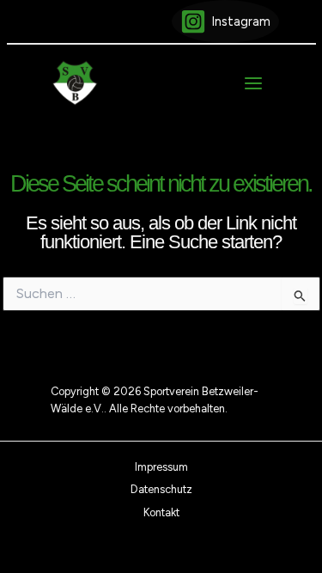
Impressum (161, 466)
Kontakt (161, 512)
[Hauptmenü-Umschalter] (253, 83)
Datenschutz (161, 489)
